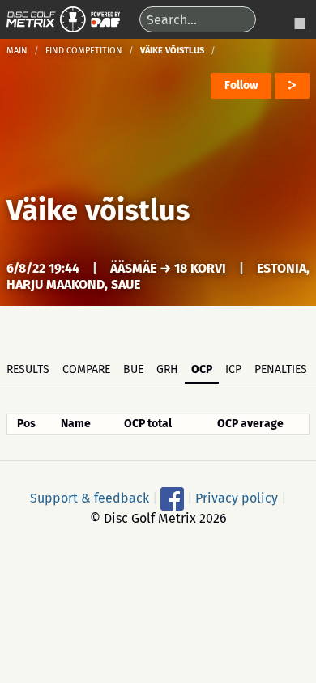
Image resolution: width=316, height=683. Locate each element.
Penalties (280, 369)
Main (17, 50)
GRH (167, 369)
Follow (241, 85)
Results (27, 369)
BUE (133, 369)
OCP (201, 369)
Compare (86, 369)
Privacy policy (236, 497)
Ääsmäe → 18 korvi (168, 268)
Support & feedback (89, 497)
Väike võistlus (98, 210)
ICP (233, 369)
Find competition (83, 50)
